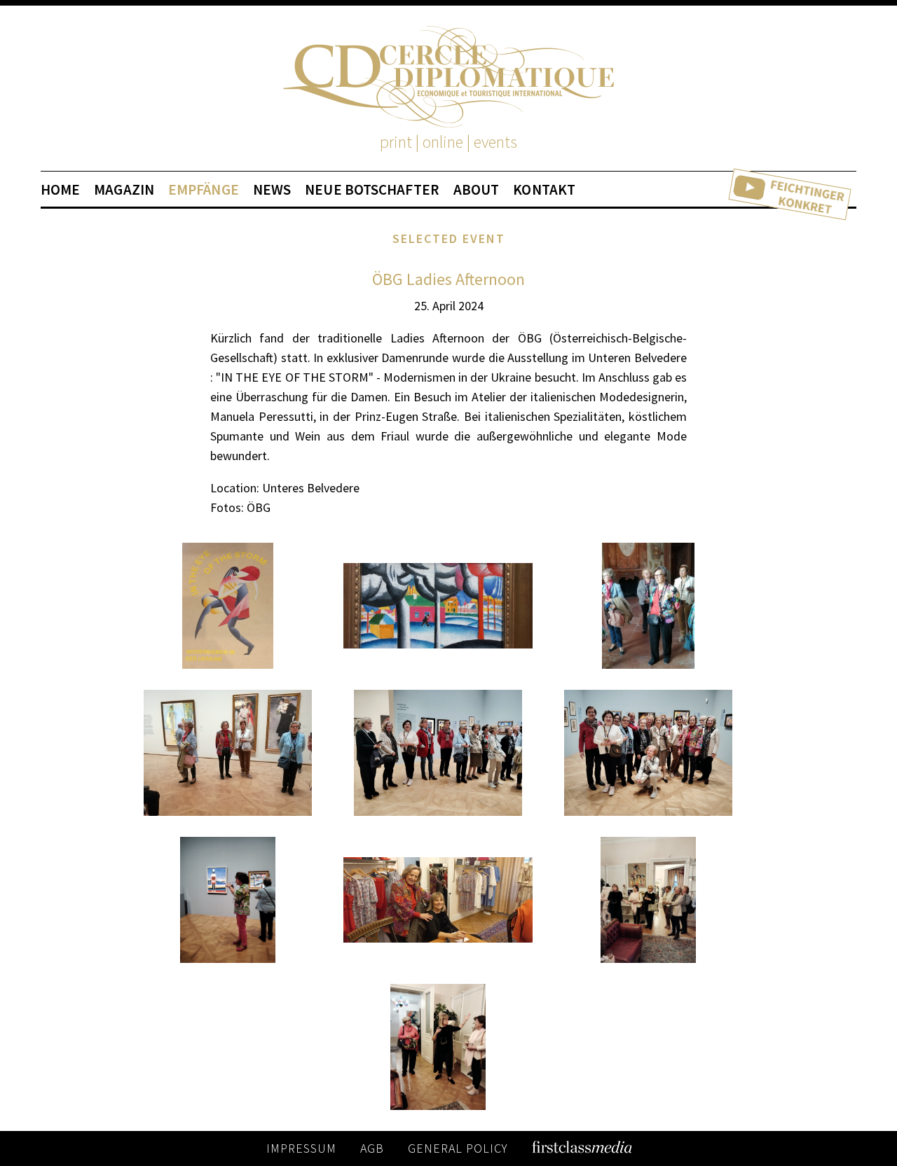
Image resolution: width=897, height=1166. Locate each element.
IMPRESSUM (301, 1148)
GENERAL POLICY (458, 1148)
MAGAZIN (124, 190)
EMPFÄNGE (203, 190)
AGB (372, 1148)
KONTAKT (544, 190)
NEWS (272, 190)
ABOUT (476, 190)
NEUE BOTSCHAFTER (372, 190)
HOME (60, 190)
